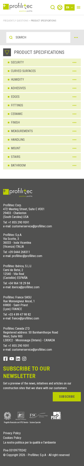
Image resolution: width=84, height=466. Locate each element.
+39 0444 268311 (19, 252)
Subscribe (67, 396)
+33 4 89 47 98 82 (19, 314)
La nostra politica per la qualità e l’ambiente (29, 442)
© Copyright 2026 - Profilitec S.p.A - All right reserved (36, 455)
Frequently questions (15, 20)
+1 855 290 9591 (18, 222)
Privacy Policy (12, 433)
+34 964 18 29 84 (19, 283)
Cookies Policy (12, 437)
